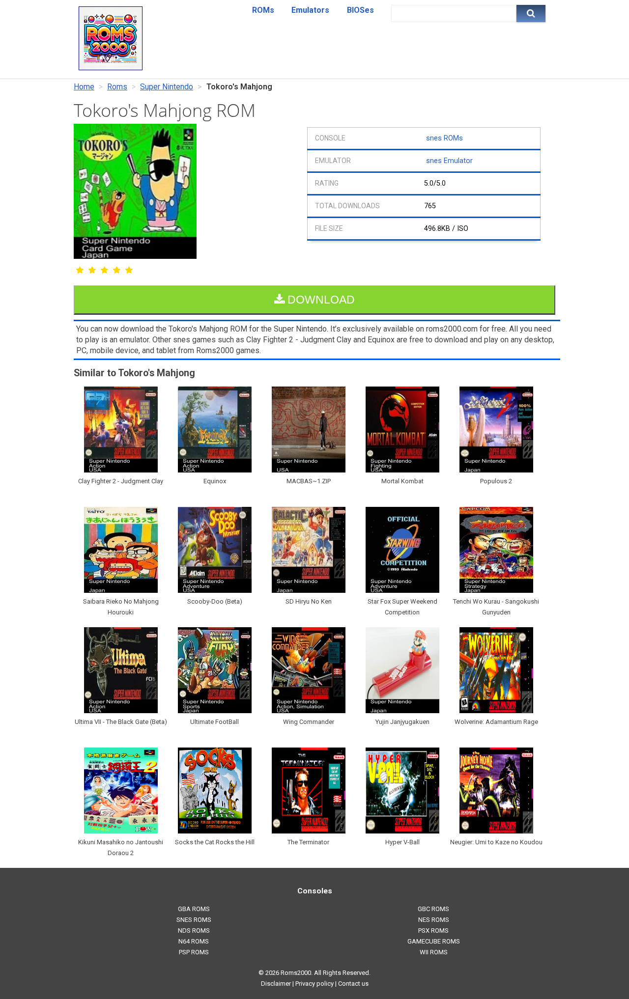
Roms (117, 86)
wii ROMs (434, 952)
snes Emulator (449, 161)
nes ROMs (433, 919)
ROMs (263, 10)
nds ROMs (194, 930)
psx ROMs (433, 930)
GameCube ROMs (433, 941)
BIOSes (360, 10)
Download (320, 299)
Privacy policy (314, 983)
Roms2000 (296, 972)
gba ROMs (194, 909)
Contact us (353, 983)
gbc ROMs (433, 909)
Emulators (310, 10)
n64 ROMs (193, 941)
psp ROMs (194, 952)
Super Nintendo (166, 86)
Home (84, 86)
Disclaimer (276, 983)
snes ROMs (444, 138)
